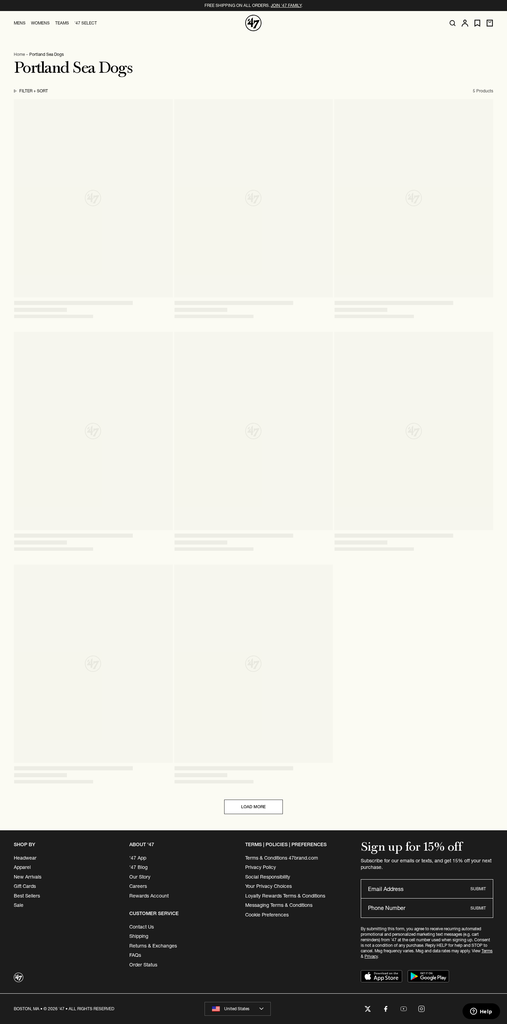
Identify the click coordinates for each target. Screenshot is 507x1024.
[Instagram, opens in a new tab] (421, 1009)
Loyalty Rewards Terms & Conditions (285, 896)
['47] (253, 23)
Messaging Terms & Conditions (278, 905)
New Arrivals (27, 877)
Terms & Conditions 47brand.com (281, 858)
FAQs (135, 955)
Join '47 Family (286, 5)
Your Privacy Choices (268, 886)
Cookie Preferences (267, 915)
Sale (18, 905)
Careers (138, 886)
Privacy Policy (260, 867)
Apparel (22, 867)
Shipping (138, 936)
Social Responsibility (267, 877)
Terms (487, 950)
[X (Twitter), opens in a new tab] (368, 1009)
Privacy (371, 956)
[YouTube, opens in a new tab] (403, 1009)
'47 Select (85, 23)
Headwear (25, 858)
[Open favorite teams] (477, 23)
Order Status (143, 965)
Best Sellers (27, 896)
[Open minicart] (489, 23)
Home (19, 54)
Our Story (139, 877)
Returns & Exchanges (153, 946)
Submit (478, 888)
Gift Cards (25, 886)
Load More (253, 806)
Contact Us (141, 927)
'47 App (137, 858)
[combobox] (238, 1009)
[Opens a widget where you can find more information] (481, 1012)
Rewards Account (149, 896)
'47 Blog (138, 867)
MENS (20, 23)
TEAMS (62, 23)
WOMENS (40, 23)
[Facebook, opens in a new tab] (385, 1009)
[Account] (464, 23)
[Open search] (452, 23)
